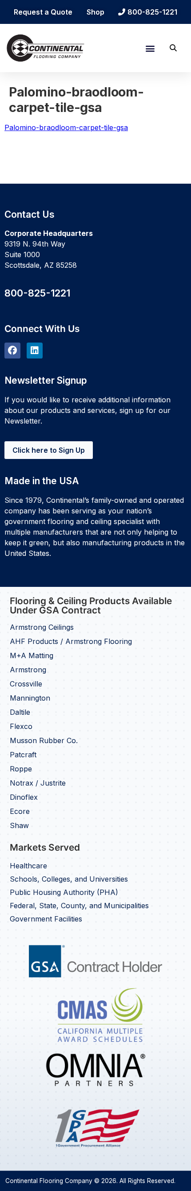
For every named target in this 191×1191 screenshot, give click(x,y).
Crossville (26, 683)
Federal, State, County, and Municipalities (79, 905)
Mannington (30, 698)
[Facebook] (12, 350)
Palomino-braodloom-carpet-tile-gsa (66, 127)
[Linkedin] (35, 350)
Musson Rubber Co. (44, 740)
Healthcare (28, 865)
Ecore (20, 811)
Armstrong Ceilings (42, 627)
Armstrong (28, 669)
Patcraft (23, 754)
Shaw (19, 825)
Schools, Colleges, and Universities (69, 879)
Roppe (21, 768)
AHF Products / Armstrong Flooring (71, 641)
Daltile (20, 712)
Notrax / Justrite (38, 783)
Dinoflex (24, 797)
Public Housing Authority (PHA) (64, 892)
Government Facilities (46, 918)
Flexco (21, 726)
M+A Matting (31, 655)
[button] (150, 48)
